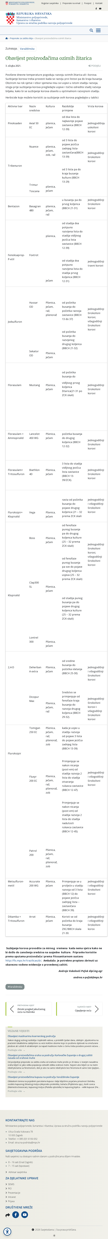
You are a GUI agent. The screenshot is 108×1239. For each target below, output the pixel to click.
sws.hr (54, 1235)
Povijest (87, 3)
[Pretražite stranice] (91, 30)
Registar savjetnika (49, 3)
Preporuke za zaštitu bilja (21, 38)
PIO (10, 1188)
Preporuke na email (71, 3)
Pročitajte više (15, 1050)
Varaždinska (27, 48)
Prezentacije (14, 1192)
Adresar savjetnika (17, 1172)
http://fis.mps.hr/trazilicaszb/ (23, 960)
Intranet (12, 1197)
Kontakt (99, 3)
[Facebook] (96, 8)
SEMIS (11, 1184)
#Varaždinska (15, 986)
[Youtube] (100, 8)
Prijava (11, 1201)
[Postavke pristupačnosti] (7, 1232)
